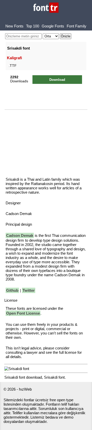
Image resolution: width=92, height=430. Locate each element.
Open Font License (23, 313)
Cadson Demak (19, 235)
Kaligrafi (14, 58)
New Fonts (14, 26)
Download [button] (57, 80)
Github (12, 290)
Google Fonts (53, 26)
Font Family (76, 26)
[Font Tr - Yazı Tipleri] (46, 8)
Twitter (28, 290)
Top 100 (32, 26)
